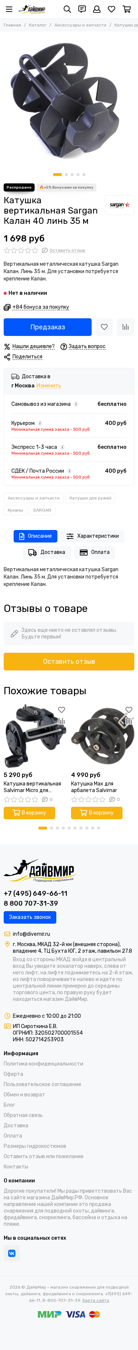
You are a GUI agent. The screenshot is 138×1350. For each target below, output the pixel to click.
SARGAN (42, 510)
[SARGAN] (119, 205)
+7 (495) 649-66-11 (35, 893)
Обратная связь (23, 1115)
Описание (40, 536)
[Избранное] (104, 327)
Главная (12, 25)
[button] (57, 174)
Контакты (16, 1167)
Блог (9, 1105)
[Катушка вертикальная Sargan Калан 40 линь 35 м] (69, 100)
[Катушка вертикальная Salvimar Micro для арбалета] (35, 736)
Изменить (48, 386)
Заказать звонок (30, 917)
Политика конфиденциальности (43, 1064)
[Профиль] (96, 9)
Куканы (15, 510)
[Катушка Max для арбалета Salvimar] (103, 736)
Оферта (13, 1074)
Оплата (100, 552)
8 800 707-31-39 (31, 903)
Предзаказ (47, 327)
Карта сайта (95, 1300)
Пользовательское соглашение (42, 1084)
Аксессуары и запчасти (80, 25)
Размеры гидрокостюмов (35, 1146)
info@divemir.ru (31, 934)
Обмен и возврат (24, 1095)
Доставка (52, 552)
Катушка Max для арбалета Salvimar (94, 787)
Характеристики (98, 536)
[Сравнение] (125, 327)
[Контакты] (82, 9)
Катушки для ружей (91, 498)
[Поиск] (67, 9)
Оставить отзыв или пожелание (44, 1156)
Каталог (37, 25)
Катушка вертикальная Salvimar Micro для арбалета (32, 787)
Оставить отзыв (69, 662)
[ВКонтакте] (12, 1253)
